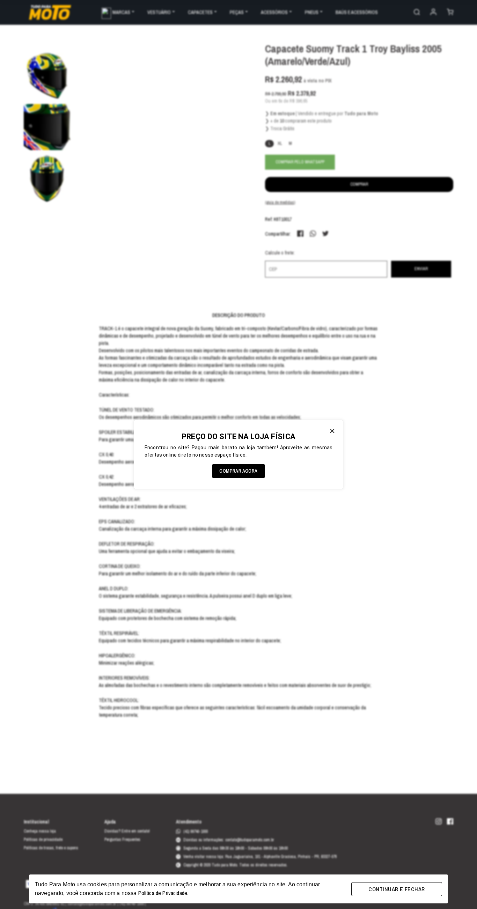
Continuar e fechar (396, 889)
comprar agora (238, 471)
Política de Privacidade (162, 893)
